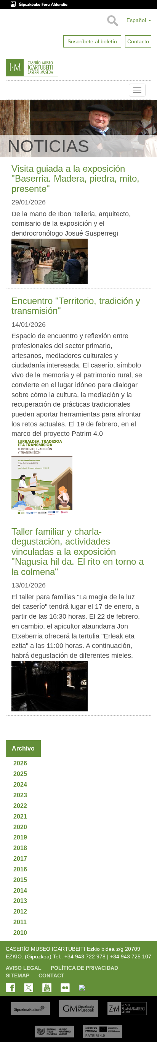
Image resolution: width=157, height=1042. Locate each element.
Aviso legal (24, 968)
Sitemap (17, 975)
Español (137, 20)
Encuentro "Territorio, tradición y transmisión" (75, 306)
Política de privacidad (84, 968)
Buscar (112, 21)
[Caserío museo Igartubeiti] (49, 67)
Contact (51, 975)
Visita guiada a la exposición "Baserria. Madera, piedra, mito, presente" (75, 178)
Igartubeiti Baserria (11, 90)
